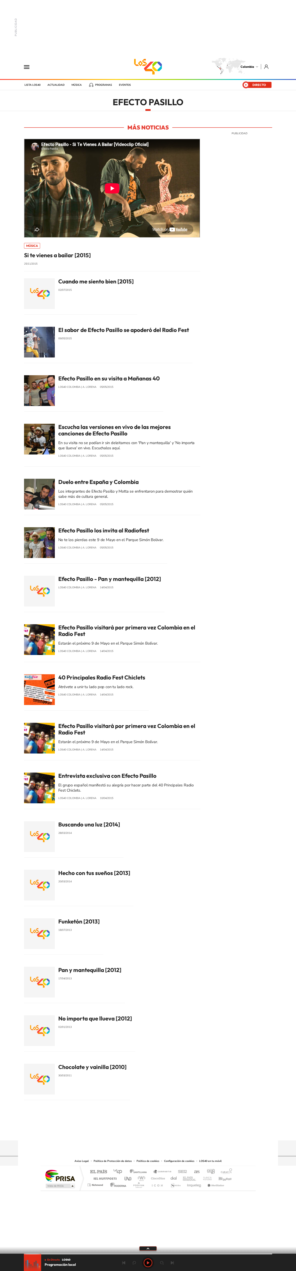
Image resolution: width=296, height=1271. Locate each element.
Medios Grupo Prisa (59, 1186)
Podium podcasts (138, 1184)
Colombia (247, 67)
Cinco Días (157, 1177)
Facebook (165, 1132)
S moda (175, 1184)
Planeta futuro (205, 1177)
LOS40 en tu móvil (210, 1161)
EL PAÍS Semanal (190, 1177)
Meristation (215, 1184)
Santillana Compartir (162, 1172)
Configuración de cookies (179, 1161)
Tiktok (130, 1132)
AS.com (195, 1172)
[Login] (266, 66)
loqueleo (194, 1184)
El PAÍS (98, 1172)
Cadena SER (181, 1172)
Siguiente (172, 1262)
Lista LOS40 (32, 85)
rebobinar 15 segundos (134, 1262)
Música (77, 85)
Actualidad (56, 85)
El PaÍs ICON (157, 1184)
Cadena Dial (173, 1177)
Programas (103, 85)
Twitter (156, 1132)
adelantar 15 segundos (161, 1262)
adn (209, 1172)
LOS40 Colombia (148, 66)
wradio (140, 1177)
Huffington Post (104, 1177)
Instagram (139, 1132)
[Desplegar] (148, 1248)
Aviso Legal (82, 1161)
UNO (128, 1177)
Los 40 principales (119, 1172)
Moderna (117, 1184)
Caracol (225, 1172)
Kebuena (221, 1177)
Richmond (95, 1184)
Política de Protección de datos (113, 1161)
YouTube (148, 1132)
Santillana (139, 1172)
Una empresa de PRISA (60, 1175)
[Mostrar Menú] (29, 67)
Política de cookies (148, 1161)
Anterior (123, 1262)
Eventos (125, 85)
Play (148, 1263)
